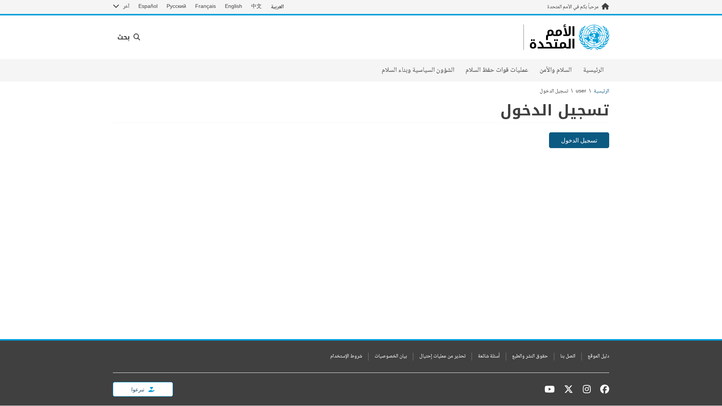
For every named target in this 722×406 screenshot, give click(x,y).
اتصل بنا (567, 357)
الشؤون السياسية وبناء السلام (418, 70)
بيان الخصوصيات (391, 357)
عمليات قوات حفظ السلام (497, 70)
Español (148, 6)
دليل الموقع (598, 357)
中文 (256, 6)
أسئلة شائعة (489, 357)
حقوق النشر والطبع (530, 357)
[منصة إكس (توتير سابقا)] (568, 389)
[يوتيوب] (549, 389)
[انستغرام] (587, 389)
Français (205, 6)
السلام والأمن (556, 70)
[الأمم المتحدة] (569, 37)
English (233, 6)
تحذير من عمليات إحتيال (442, 357)
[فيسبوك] (602, 389)
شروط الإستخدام (346, 357)
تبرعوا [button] (138, 389)
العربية (277, 7)
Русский (176, 6)
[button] (129, 37)
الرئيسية (593, 70)
